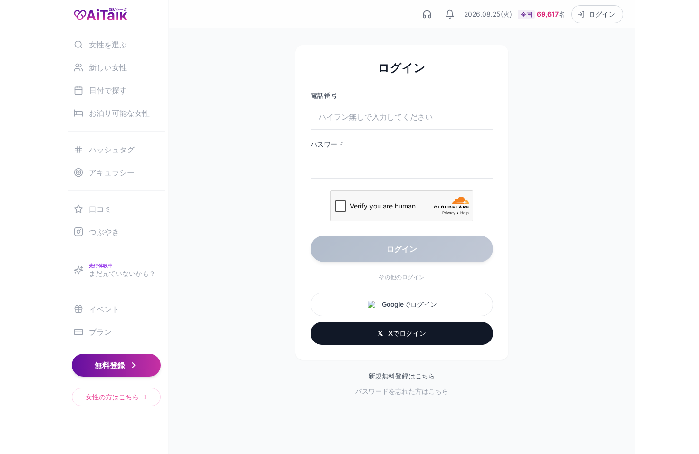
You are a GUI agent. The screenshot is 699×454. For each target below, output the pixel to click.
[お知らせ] (449, 14)
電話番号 (324, 95)
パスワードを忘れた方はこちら (401, 391)
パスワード (327, 144)
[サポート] (427, 14)
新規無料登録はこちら (402, 376)
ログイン (402, 249)
